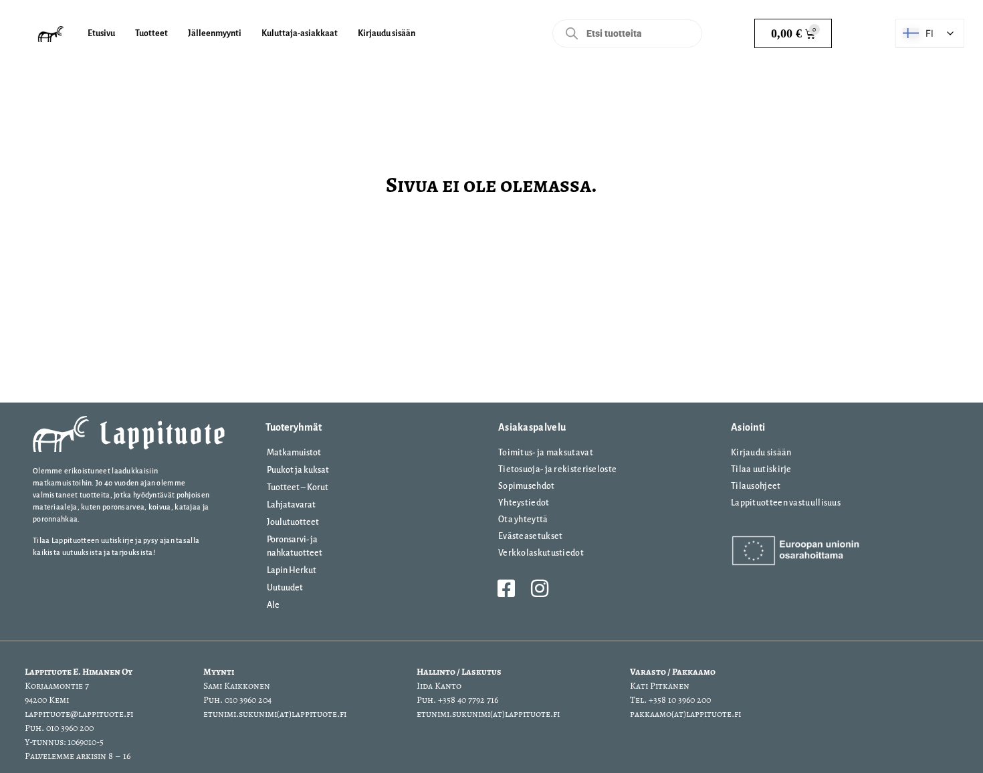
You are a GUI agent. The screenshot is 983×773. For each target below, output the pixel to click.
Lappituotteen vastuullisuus (786, 503)
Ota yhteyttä (523, 519)
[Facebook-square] (506, 588)
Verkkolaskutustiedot (541, 553)
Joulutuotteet (293, 522)
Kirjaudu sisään (761, 452)
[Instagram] (540, 588)
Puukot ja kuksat (298, 470)
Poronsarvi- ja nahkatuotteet (294, 546)
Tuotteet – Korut (297, 487)
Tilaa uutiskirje (761, 469)
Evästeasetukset (530, 536)
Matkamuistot (294, 452)
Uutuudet (285, 587)
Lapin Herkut (291, 570)
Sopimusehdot (526, 486)
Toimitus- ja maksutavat (545, 452)
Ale (273, 605)
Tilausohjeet (756, 486)
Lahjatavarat (291, 505)
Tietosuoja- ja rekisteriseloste (557, 469)
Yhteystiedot (524, 503)
